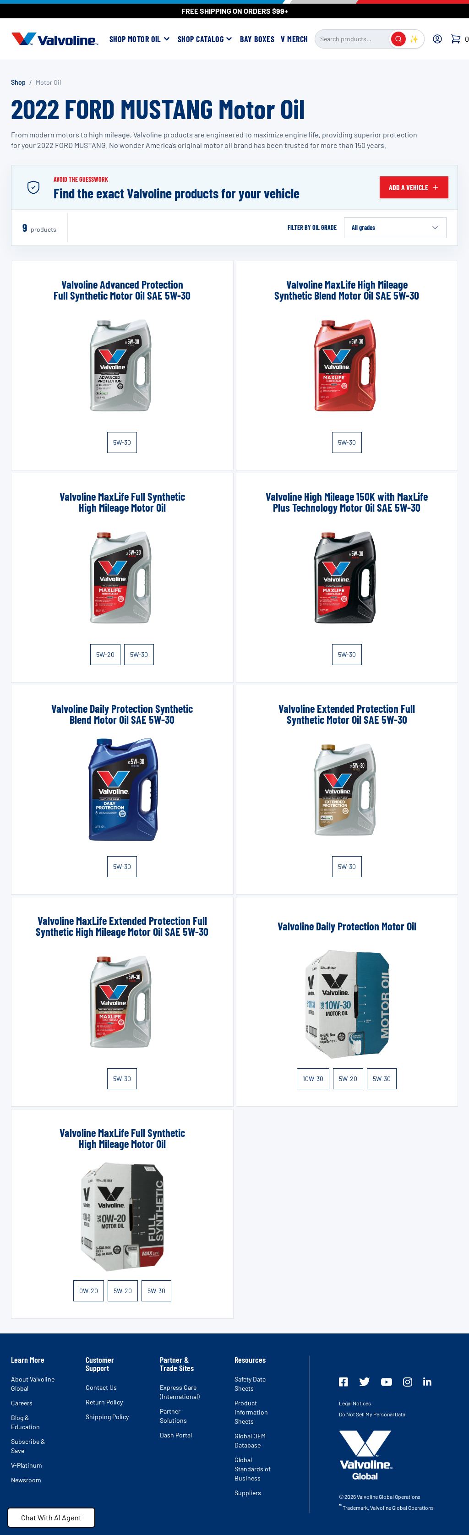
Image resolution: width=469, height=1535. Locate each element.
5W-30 (122, 442)
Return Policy (104, 1402)
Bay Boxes (257, 39)
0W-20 (88, 1291)
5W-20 (105, 654)
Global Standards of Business (252, 1469)
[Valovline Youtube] (386, 1382)
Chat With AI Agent (51, 1517)
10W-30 (313, 1078)
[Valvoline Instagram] (407, 1382)
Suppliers (247, 1493)
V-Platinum (26, 1465)
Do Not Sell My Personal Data (372, 1414)
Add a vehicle (408, 187)
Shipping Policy (107, 1416)
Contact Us (101, 1387)
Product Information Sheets (251, 1412)
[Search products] (398, 39)
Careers (22, 1403)
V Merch (294, 39)
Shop (18, 82)
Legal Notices (355, 1403)
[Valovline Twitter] (364, 1381)
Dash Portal (176, 1435)
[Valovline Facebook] (343, 1382)
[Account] (437, 38)
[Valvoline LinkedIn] (427, 1381)
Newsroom (26, 1480)
